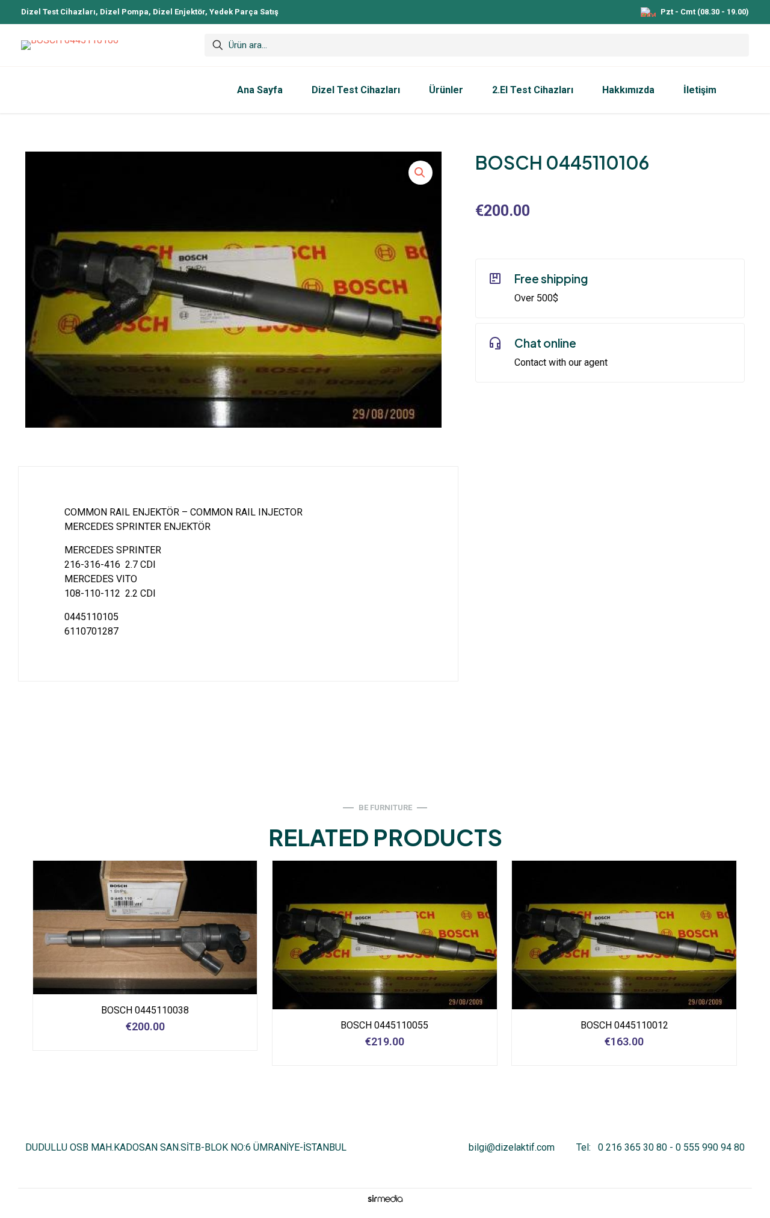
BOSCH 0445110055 (384, 1025)
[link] (385, 1198)
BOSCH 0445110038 (145, 1010)
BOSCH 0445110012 (624, 1025)
